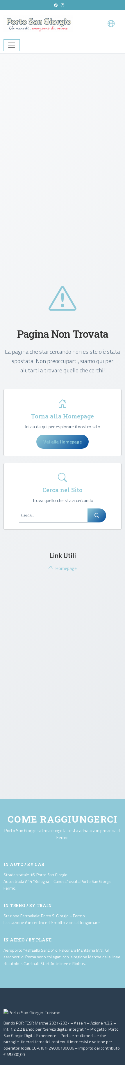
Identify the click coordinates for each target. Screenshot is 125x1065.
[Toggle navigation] (11, 45)
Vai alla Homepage (62, 441)
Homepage (66, 568)
